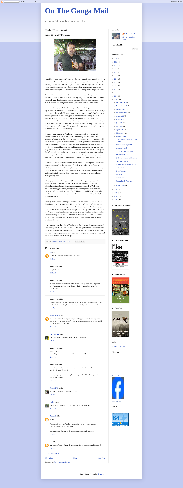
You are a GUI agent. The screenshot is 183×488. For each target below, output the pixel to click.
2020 (116, 62)
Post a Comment (53, 453)
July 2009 (119, 119)
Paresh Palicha (55, 316)
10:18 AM (53, 259)
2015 (116, 79)
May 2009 (119, 126)
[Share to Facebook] (82, 241)
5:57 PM (52, 448)
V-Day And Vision (122, 168)
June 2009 (119, 123)
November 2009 (122, 106)
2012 (116, 89)
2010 (116, 96)
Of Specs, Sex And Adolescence (126, 158)
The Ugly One (54, 334)
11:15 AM (53, 273)
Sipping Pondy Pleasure (124, 181)
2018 (116, 69)
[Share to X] (80, 241)
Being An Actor (121, 171)
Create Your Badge (116, 401)
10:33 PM (53, 327)
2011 (116, 93)
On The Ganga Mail (76, 11)
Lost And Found (121, 148)
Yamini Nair (54, 388)
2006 (116, 196)
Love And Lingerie (122, 161)
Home (75, 458)
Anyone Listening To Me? (124, 145)
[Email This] (76, 241)
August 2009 (120, 116)
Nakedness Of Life (122, 154)
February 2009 (121, 136)
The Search (119, 174)
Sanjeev (52, 402)
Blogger (100, 474)
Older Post (101, 458)
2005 (116, 200)
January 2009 (120, 185)
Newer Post (49, 458)
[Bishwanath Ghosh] (118, 399)
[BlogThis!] (78, 241)
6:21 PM (52, 341)
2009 (116, 99)
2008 (116, 189)
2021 (116, 59)
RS (51, 252)
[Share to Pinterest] (84, 241)
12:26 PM (53, 357)
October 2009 (121, 109)
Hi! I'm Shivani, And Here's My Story (126, 140)
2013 (116, 86)
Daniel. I (53, 416)
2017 (116, 72)
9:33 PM (52, 394)
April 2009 (120, 130)
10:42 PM (53, 408)
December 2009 (121, 102)
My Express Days (119, 346)
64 (116, 417)
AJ (50, 442)
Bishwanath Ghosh (131, 34)
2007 (116, 193)
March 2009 (120, 133)
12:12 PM (53, 380)
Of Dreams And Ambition (124, 151)
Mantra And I (120, 178)
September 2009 (122, 113)
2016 (116, 76)
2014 (116, 82)
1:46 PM (52, 292)
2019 (116, 65)
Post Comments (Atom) (62, 462)
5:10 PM (52, 308)
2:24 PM (52, 434)
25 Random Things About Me (126, 164)
